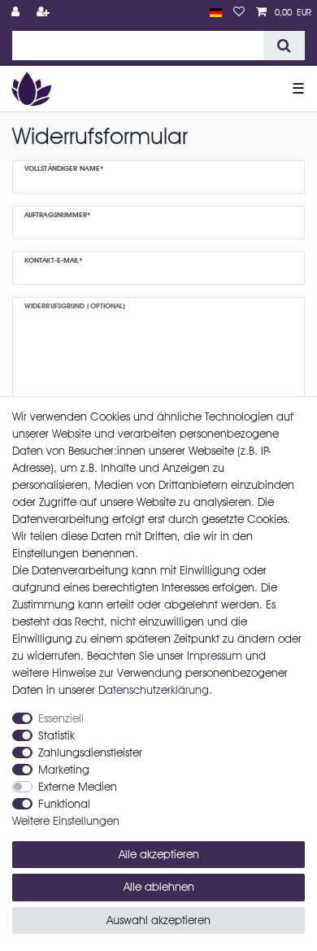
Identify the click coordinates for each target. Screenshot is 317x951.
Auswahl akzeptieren (158, 920)
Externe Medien (77, 786)
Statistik (56, 735)
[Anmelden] (17, 12)
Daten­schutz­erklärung (153, 689)
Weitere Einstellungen (65, 820)
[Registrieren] (45, 12)
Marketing (63, 769)
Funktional (64, 803)
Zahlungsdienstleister (90, 752)
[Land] (216, 12)
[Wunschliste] (239, 12)
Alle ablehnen (159, 886)
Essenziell (61, 718)
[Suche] (284, 45)
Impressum (214, 655)
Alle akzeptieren (159, 854)
